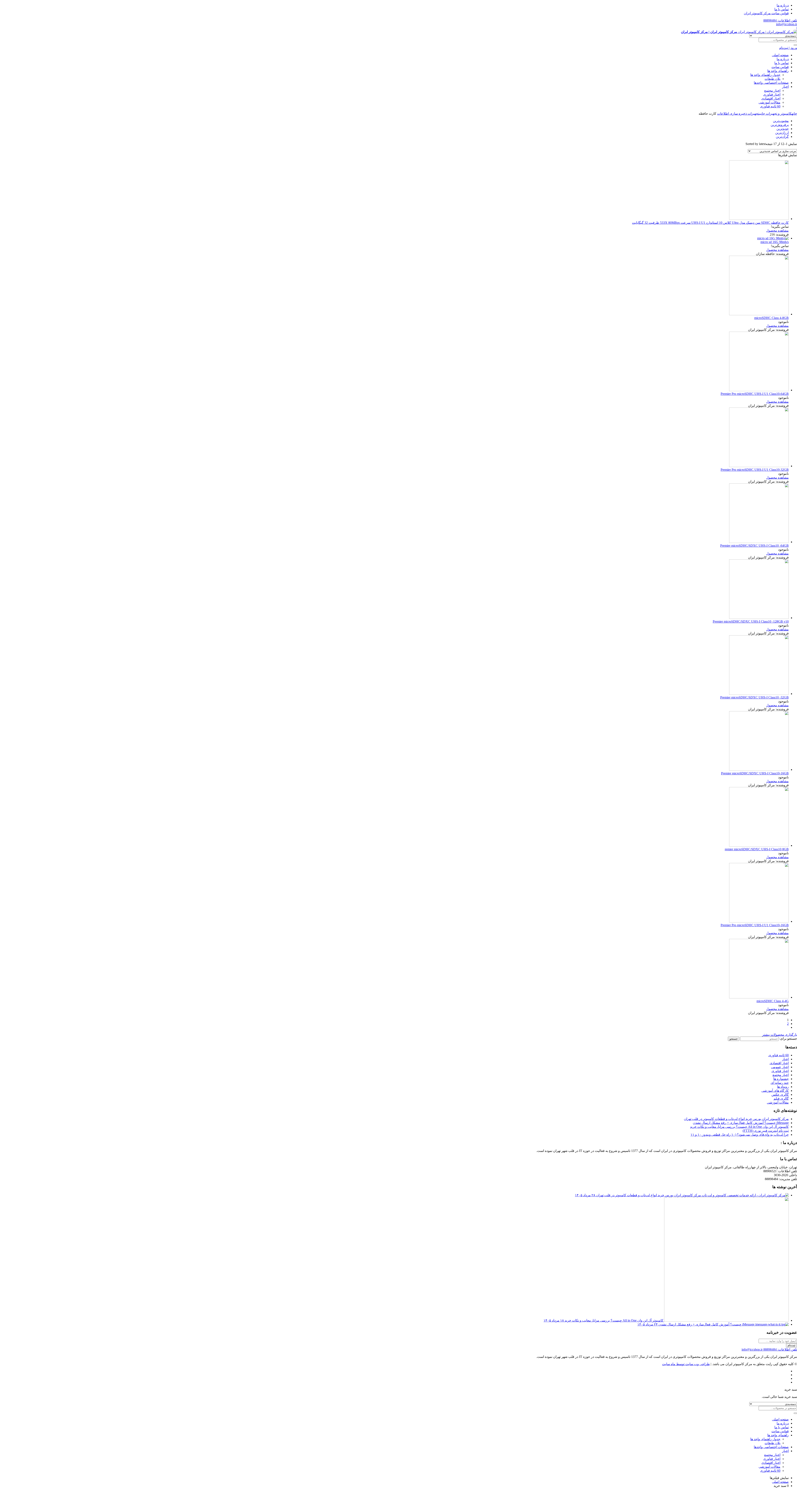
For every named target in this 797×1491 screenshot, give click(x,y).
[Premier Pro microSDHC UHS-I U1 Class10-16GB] (759, 921)
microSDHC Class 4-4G (773, 1001)
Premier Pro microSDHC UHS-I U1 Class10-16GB (755, 925)
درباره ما (783, 5)
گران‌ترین (782, 136)
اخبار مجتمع (772, 90)
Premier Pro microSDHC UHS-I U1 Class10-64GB (755, 394)
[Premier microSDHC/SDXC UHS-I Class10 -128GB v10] (759, 618)
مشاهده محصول (777, 230)
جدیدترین (782, 128)
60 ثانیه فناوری (770, 106)
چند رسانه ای (780, 1082)
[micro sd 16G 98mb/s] (773, 238)
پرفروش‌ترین (780, 125)
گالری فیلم (781, 1098)
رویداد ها (783, 1086)
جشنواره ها (781, 1079)
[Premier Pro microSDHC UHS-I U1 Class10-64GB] (759, 390)
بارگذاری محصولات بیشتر (779, 1034)
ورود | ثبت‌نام (788, 48)
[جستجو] (795, 45)
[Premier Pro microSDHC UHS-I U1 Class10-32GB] (759, 466)
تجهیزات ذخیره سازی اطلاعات (738, 113)
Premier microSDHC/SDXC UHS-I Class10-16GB (755, 773)
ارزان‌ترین (782, 132)
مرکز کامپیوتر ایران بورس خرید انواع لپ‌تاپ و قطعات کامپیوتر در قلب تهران (736, 1119)
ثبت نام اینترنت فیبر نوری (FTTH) (766, 1130)
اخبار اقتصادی (770, 98)
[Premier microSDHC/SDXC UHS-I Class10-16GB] (759, 769)
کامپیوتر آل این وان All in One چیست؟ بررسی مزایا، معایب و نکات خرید (739, 1126)
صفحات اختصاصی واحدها (771, 82)
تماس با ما (781, 9)
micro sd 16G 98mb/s (774, 242)
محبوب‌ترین (781, 121)
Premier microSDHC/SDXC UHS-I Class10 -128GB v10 (751, 621)
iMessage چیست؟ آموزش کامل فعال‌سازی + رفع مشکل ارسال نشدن (741, 1123)
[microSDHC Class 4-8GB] (759, 314)
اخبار (785, 86)
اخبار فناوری (771, 94)
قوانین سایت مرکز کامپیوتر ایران (766, 13)
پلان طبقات (772, 78)
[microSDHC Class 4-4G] (759, 997)
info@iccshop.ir (786, 24)
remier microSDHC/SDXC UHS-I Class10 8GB (757, 849)
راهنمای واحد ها (778, 71)
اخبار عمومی (780, 1067)
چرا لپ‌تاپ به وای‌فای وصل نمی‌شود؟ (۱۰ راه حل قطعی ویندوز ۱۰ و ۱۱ (740, 1134)
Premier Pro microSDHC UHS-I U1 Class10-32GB (755, 469)
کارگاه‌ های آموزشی (775, 1090)
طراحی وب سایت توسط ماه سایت (686, 1364)
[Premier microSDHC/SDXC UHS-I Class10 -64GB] (759, 542)
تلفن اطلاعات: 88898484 (780, 20)
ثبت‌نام (791, 1345)
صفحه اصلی (780, 55)
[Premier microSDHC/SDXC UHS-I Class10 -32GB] (759, 693)
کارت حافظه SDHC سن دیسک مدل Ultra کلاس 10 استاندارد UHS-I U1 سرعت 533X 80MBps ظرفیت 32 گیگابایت (710, 222)
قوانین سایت (780, 67)
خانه (794, 113)
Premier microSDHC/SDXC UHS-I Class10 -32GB (754, 697)
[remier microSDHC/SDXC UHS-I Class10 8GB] (759, 845)
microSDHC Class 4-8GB (771, 318)
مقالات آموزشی (769, 102)
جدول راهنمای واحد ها (765, 75)
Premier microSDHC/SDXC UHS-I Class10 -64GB (754, 545)
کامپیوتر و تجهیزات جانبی (775, 113)
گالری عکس (780, 1094)
